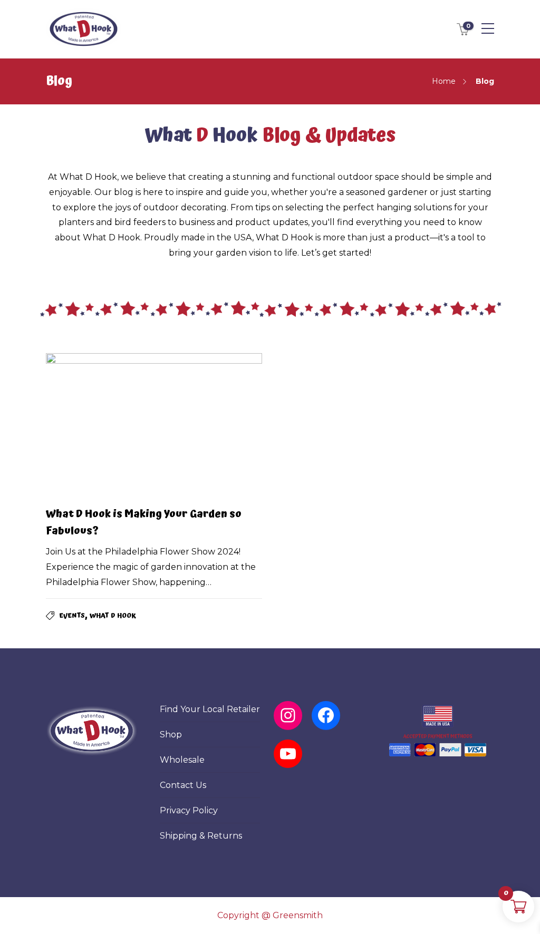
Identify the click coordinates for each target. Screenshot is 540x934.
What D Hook (113, 615)
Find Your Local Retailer (210, 709)
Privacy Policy (189, 810)
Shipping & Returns (201, 836)
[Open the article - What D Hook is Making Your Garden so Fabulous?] (100, 425)
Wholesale (182, 760)
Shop (171, 734)
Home (444, 81)
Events (72, 615)
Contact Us (183, 785)
